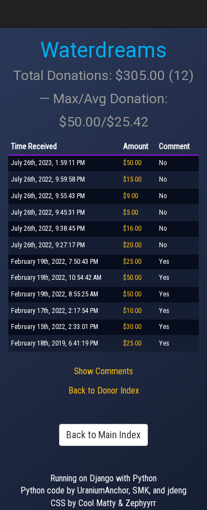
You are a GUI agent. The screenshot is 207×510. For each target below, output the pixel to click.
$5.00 (130, 212)
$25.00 (132, 261)
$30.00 (132, 327)
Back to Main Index (103, 434)
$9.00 (130, 196)
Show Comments (103, 371)
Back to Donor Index (103, 390)
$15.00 (132, 179)
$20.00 (132, 245)
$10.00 (132, 311)
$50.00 (132, 163)
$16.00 (132, 228)
